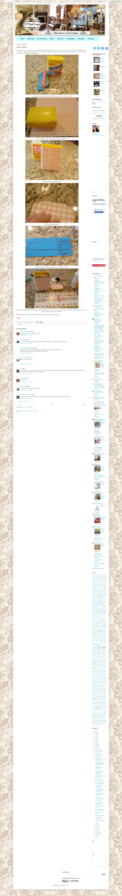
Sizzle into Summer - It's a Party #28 (100, 776)
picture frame (94, 670)
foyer (103, 619)
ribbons (102, 686)
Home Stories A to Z (99, 353)
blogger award (101, 580)
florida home (101, 616)
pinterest (95, 671)
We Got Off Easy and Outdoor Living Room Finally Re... (99, 763)
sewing (101, 689)
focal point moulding (96, 619)
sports (95, 695)
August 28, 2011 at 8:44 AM (26, 390)
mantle (98, 652)
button (93, 584)
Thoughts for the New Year (103, 439)
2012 (95, 746)
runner (104, 688)
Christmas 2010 (97, 588)
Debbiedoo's (97, 281)
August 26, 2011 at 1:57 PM (26, 353)
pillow (100, 670)
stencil (98, 696)
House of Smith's (98, 436)
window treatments (101, 720)
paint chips (99, 664)
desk (105, 602)
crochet (99, 598)
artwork (95, 576)
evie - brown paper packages (27, 348)
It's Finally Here (98, 801)
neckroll (96, 659)
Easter (93, 609)
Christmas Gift (95, 592)
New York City (103, 659)
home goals (97, 633)
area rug (104, 574)
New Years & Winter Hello (103, 423)
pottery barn (101, 674)
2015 (95, 740)
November (97, 751)
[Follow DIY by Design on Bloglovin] (99, 204)
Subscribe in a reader (97, 261)
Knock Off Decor (98, 335)
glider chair (94, 627)
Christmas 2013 (100, 591)
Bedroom (96, 578)
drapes (95, 606)
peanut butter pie (102, 667)
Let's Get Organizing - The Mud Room (99, 783)
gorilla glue (101, 627)
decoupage (103, 601)
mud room (94, 657)
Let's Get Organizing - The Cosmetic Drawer (99, 794)
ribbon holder (96, 686)
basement (101, 576)
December (97, 749)
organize (102, 660)
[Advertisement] (99, 163)
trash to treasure (100, 706)
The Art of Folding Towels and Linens (99, 810)
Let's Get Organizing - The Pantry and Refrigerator (99, 790)
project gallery (103, 678)
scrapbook (96, 689)
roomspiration (95, 688)
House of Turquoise (98, 481)
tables (99, 699)
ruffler (100, 688)
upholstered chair (99, 710)
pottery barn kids (96, 675)
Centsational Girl (98, 379)
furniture (102, 620)
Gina (21, 368)
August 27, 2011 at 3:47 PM (26, 382)
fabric (100, 612)
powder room (101, 677)
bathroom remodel (102, 577)
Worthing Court (97, 319)
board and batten (96, 581)
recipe (104, 679)
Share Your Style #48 (103, 506)
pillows (104, 670)
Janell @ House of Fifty (25, 394)
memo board (96, 654)
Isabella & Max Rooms (99, 563)
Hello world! (96, 380)
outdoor (94, 661)
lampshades (101, 643)
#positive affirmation (96, 574)
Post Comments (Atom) (28, 407)
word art (93, 723)
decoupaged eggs (98, 602)
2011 (95, 747)
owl (103, 663)
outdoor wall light (98, 663)
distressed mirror (100, 605)
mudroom (100, 657)
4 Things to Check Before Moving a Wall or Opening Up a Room (99, 283)
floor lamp (94, 616)
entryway (94, 611)
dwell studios (101, 608)
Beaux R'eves (97, 526)
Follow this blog (99, 212)
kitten (103, 640)
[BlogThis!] (38, 322)
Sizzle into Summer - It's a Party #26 (100, 803)
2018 (95, 734)
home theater (98, 637)
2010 (95, 837)
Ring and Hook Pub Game (102, 66)
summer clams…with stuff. (99, 539)
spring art (101, 695)
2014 (95, 742)
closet (100, 594)
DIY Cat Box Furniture (98, 336)
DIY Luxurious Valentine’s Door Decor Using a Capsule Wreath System (99, 356)
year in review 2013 (96, 724)
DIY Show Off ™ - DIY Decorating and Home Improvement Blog (99, 326)
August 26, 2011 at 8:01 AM (26, 343)
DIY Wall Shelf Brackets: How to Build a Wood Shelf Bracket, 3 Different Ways (99, 386)
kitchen (101, 639)
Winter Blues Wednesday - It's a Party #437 (102, 76)
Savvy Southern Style (99, 402)
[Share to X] (39, 322)
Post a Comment (22, 401)
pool (95, 674)
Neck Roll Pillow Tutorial (102, 83)
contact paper (103, 595)
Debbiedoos (23, 339)
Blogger (67, 885)
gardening (102, 623)
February (97, 832)
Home (52, 404)
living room (95, 649)
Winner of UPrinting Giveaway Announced (99, 773)
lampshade (94, 643)
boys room (101, 583)
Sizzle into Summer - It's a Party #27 (100, 786)
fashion (93, 615)
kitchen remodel (95, 640)
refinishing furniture (96, 682)
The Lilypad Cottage (98, 373)
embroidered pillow (100, 609)
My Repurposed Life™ (99, 397)
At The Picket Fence (99, 475)
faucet (98, 615)
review (100, 685)
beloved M (96, 566)
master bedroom (102, 653)
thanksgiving (103, 702)
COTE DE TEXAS (98, 391)
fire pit (103, 615)
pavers (95, 667)
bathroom (94, 577)
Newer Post (19, 404)
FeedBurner (102, 118)
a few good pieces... (98, 542)
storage (104, 696)
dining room (97, 604)
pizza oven (101, 671)
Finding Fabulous (98, 492)
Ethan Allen (100, 611)
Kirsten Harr (23, 378)
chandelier (94, 587)
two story (94, 709)
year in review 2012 (100, 723)
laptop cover (101, 644)
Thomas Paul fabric (98, 703)
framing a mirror (95, 620)
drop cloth (101, 606)
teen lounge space (96, 700)
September (97, 755)
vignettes (95, 716)
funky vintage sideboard (103, 545)
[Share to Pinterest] (42, 322)
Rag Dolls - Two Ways (100, 815)
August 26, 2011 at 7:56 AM (26, 335)
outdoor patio (102, 661)
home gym (100, 634)
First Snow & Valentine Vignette (103, 518)
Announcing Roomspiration (99, 767)
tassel (103, 699)
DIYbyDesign (97, 133)
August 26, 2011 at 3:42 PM (26, 364)
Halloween (96, 632)
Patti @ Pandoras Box (25, 331)
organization (96, 660)
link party (97, 648)
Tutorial (94, 707)
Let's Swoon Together (99, 820)
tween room (101, 707)
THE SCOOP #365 (98, 432)
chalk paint (100, 586)
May (96, 826)
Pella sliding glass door (99, 668)
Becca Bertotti (23, 386)
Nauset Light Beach (99, 779)
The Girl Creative (98, 340)
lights (98, 645)
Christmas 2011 (95, 590)
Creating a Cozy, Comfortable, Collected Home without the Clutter (99, 308)
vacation (104, 713)
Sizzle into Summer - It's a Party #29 (100, 759)
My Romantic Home (98, 453)
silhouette (102, 691)
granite (93, 629)
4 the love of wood (98, 360)
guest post (95, 630)
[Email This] (36, 322)
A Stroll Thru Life (98, 276)
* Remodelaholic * (98, 384)
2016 (95, 738)
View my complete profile (98, 135)
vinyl (105, 716)
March (96, 830)
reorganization (101, 684)
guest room (103, 630)
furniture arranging (96, 622)
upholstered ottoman (96, 713)
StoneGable (97, 431)
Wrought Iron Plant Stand (99, 398)
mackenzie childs (95, 650)
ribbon (104, 685)
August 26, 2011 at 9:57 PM (26, 373)
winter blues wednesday (99, 721)
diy (105, 605)
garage (97, 623)
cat (105, 584)
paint (93, 664)
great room (99, 629)
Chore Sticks (98, 769)
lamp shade (95, 641)
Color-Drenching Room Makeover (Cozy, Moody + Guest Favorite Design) (99, 330)
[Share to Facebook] (41, 322)
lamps (102, 641)
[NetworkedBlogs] (99, 209)
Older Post (84, 404)
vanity (104, 714)
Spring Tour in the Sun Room (103, 404)
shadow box (95, 691)
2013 (95, 744)
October (97, 753)
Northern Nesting (98, 503)
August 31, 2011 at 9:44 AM (26, 398)
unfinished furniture (102, 709)
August (96, 757)
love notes (102, 649)
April (96, 828)
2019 (95, 732)
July (96, 822)
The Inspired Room (98, 305)
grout (103, 629)
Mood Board (101, 656)
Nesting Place (97, 313)
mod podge (94, 656)
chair (95, 585)
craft (21, 324)
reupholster (94, 685)
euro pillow (94, 612)
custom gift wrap (100, 599)
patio (105, 665)
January (97, 834)
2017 (95, 736)
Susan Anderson (24, 357)
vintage (100, 716)
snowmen (104, 693)
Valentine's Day (98, 714)
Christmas (102, 587)
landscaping (94, 644)
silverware (94, 692)
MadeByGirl (97, 464)
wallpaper (97, 717)
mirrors (102, 654)
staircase (94, 696)
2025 (95, 730)
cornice (95, 597)
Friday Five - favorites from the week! (102, 496)
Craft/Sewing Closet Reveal (103, 91)
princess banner (95, 678)
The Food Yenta (97, 538)
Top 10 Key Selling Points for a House (99, 798)
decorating (95, 601)
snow (100, 693)
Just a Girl (96, 413)
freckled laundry (98, 553)
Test (95, 277)
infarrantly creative (98, 568)
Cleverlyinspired (98, 447)
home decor (103, 632)
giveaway (101, 626)
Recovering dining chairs (99, 681)
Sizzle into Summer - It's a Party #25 (100, 818)
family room (101, 613)
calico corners (99, 584)
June (96, 824)
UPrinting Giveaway (99, 781)
